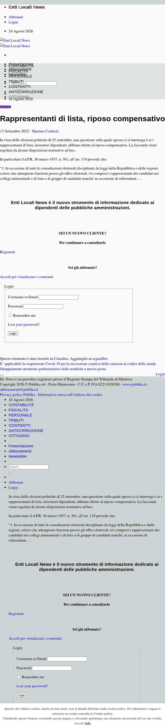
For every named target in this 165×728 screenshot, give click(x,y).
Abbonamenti (20, 451)
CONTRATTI (20, 87)
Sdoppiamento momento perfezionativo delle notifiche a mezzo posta (53, 368)
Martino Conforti (45, 130)
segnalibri (99, 358)
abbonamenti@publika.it (19, 389)
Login (160, 373)
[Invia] (10, 473)
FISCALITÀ (18, 71)
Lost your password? (24, 324)
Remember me (24, 315)
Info (88, 723)
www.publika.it (134, 384)
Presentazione (21, 446)
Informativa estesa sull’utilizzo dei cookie (70, 394)
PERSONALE (20, 76)
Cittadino (5, 106)
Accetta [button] (79, 723)
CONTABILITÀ (21, 66)
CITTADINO (19, 97)
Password (15, 306)
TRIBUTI (16, 81)
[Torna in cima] (1, 375)
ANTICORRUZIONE (26, 92)
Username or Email (23, 296)
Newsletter (18, 456)
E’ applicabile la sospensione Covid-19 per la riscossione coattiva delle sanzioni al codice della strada (78, 363)
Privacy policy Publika (17, 394)
